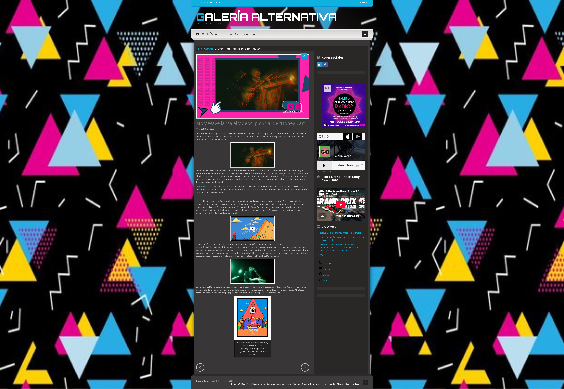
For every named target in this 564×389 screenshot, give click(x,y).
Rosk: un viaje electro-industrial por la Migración (340, 232)
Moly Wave (201, 186)
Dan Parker (279, 173)
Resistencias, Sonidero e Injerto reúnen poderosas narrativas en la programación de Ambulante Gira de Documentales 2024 (339, 247)
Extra (289, 384)
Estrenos (209, 48)
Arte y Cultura (253, 384)
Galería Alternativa (266, 16)
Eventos (280, 384)
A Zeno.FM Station (324, 171)
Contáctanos (202, 2)
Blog (263, 384)
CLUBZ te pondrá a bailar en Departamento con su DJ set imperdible (341, 238)
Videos (356, 384)
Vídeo (323, 255)
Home (201, 48)
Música (212, 34)
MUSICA (241, 384)
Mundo (332, 384)
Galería (249, 34)
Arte (238, 34)
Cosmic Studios (297, 173)
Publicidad (215, 2)
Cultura (226, 34)
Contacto (271, 384)
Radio (348, 384)
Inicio (200, 34)
